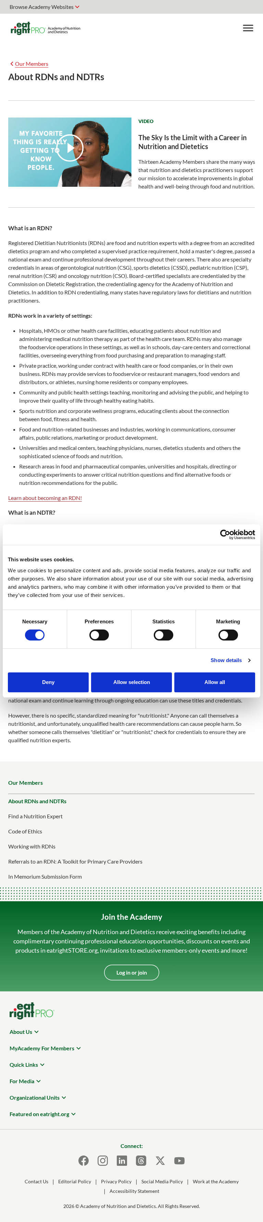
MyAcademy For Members (42, 1048)
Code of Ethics (25, 831)
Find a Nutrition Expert (35, 816)
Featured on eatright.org (39, 1114)
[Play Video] (70, 148)
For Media (22, 1081)
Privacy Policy (116, 1181)
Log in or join (131, 972)
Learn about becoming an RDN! (45, 497)
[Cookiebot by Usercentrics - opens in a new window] (225, 534)
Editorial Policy (74, 1181)
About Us (21, 1031)
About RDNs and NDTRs (37, 801)
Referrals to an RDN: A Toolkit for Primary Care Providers (75, 861)
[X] (160, 1161)
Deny (48, 682)
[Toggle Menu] (247, 28)
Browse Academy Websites (42, 6)
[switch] (99, 635)
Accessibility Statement (134, 1191)
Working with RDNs (31, 846)
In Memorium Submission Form (45, 876)
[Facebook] (83, 1161)
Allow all (214, 682)
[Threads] (141, 1161)
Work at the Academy (216, 1181)
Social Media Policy (162, 1181)
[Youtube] (179, 1161)
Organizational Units (35, 1097)
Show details (226, 660)
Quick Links (24, 1064)
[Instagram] (103, 1161)
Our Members (31, 63)
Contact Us (36, 1181)
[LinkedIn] (122, 1161)
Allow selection (131, 682)
